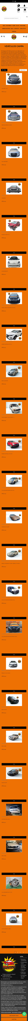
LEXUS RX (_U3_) (5, 85)
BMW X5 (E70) (4, 707)
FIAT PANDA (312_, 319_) (6, 816)
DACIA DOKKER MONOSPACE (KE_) (9, 597)
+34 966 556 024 (6, 979)
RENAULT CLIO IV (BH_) (6, 670)
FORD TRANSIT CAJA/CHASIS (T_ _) (8, 414)
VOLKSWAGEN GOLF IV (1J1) (7, 889)
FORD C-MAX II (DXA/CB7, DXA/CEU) (9, 305)
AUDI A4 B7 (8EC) (5, 158)
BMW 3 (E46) (4, 743)
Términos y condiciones (23, 960)
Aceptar (14, 1019)
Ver (14, 106)
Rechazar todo (14, 1015)
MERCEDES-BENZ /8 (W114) (7, 122)
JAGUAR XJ (4, 195)
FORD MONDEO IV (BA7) (6, 926)
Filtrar (4, 70)
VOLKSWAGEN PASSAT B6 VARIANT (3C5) (10, 633)
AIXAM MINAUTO (5, 268)
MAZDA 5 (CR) (4, 780)
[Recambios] (18, 5)
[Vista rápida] (26, 77)
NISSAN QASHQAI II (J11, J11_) (7, 341)
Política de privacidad (23, 973)
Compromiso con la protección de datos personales (24, 965)
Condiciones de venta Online (23, 977)
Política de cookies (23, 970)
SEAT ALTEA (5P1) (5, 378)
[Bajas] (18, 9)
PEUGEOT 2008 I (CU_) (6, 232)
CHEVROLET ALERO (6, 524)
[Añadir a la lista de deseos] (26, 75)
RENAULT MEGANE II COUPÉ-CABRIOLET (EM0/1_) (11, 560)
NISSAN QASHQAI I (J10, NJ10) (7, 451)
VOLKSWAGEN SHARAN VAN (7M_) (9, 487)
